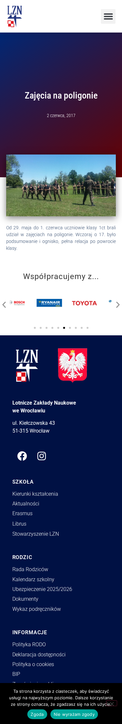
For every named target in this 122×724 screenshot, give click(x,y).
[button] (108, 16)
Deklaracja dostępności (39, 654)
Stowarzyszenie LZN (35, 534)
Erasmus (22, 513)
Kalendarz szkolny (33, 579)
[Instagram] (41, 456)
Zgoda (37, 714)
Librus (19, 524)
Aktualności (25, 504)
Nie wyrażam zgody (74, 714)
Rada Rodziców (30, 569)
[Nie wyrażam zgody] (111, 703)
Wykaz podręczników (36, 609)
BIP (16, 674)
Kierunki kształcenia (35, 494)
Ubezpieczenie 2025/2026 (42, 589)
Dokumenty (25, 599)
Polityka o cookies (33, 664)
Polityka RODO (29, 644)
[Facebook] (22, 456)
